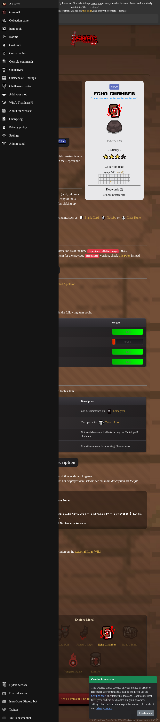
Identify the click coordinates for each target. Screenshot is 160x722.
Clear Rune (134, 217)
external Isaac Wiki (87, 551)
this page (87, 10)
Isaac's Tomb (129, 644)
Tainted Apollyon (64, 284)
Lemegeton (118, 410)
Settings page (98, 695)
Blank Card (91, 217)
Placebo (111, 217)
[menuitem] (29, 4)
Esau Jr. (95, 671)
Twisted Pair (61, 644)
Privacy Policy (104, 708)
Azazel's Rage (84, 644)
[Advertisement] (84, 59)
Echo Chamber (107, 644)
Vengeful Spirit (73, 671)
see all (120, 172)
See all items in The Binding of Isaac (84, 698)
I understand (146, 713)
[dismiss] (122, 10)
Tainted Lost (111, 422)
